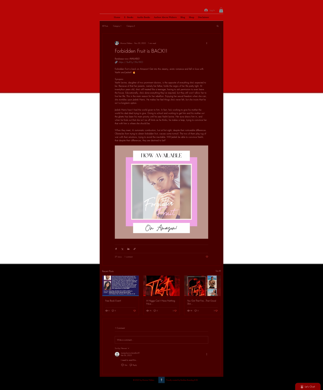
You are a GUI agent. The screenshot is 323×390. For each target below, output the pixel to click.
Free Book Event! (113, 300)
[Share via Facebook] (116, 249)
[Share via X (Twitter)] (122, 249)
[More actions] (206, 43)
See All (218, 271)
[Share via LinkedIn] (128, 249)
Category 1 (117, 26)
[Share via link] (134, 249)
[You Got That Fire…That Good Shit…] (202, 286)
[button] (221, 10)
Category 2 (131, 26)
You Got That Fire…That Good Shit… (201, 302)
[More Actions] (206, 354)
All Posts (105, 26)
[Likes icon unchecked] (122, 365)
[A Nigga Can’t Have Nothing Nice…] (161, 286)
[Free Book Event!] (120, 286)
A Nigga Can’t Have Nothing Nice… (160, 302)
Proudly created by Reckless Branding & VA (182, 380)
